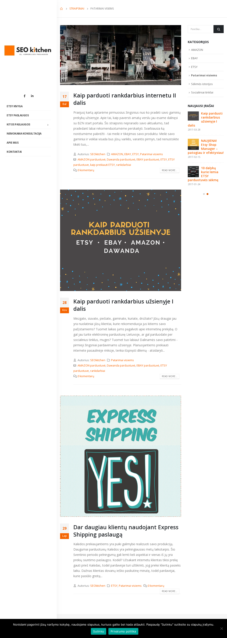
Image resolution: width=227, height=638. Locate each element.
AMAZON (117, 154)
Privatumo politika (123, 631)
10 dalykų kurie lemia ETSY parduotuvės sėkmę (203, 174)
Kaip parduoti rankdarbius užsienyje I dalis (123, 304)
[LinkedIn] (32, 96)
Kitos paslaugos (18, 124)
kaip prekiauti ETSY (102, 165)
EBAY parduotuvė (148, 159)
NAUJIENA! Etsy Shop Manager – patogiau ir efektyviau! (206, 147)
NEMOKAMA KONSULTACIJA (24, 133)
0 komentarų (86, 170)
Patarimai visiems (151, 154)
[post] (193, 116)
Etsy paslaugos (18, 115)
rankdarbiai (123, 165)
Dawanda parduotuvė (121, 159)
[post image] (120, 55)
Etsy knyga (14, 106)
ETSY (135, 154)
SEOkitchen (97, 154)
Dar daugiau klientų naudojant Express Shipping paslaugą (125, 530)
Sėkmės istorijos (202, 84)
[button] (204, 194)
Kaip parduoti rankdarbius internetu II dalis (124, 98)
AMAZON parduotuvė (92, 159)
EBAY (127, 154)
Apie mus (12, 143)
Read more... (169, 170)
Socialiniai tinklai (202, 92)
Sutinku (98, 631)
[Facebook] (25, 96)
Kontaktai (14, 152)
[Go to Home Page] (61, 8)
